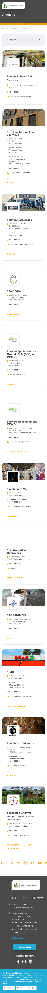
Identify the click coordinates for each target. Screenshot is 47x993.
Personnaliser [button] (8, 988)
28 (39, 863)
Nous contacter (25, 947)
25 (18, 863)
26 (25, 863)
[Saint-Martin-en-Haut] (13, 5)
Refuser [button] (19, 988)
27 (32, 863)
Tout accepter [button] (30, 988)
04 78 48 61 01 (17, 938)
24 (11, 863)
